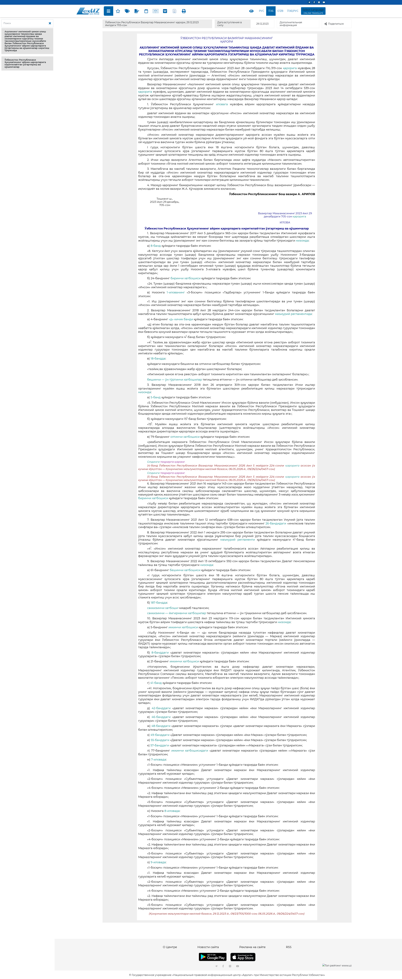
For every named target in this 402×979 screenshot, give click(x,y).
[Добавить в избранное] (118, 11)
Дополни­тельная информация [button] (291, 24)
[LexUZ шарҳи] (136, 11)
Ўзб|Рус (292, 10)
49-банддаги (159, 735)
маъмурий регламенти (237, 539)
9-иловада (158, 862)
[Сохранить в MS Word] (165, 11)
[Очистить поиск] (50, 23)
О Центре (170, 947)
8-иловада (172, 811)
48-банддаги (160, 726)
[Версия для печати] (184, 11)
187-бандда (159, 602)
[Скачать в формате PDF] (174, 11)
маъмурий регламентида (293, 314)
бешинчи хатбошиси (185, 570)
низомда (302, 240)
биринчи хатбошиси (186, 278)
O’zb (280, 10)
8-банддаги (160, 652)
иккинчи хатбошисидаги (189, 750)
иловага (223, 104)
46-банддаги (161, 717)
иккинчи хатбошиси (183, 627)
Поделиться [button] (336, 23)
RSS (288, 947)
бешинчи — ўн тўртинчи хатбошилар (174, 379)
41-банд (156, 683)
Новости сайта (208, 947)
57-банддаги (159, 745)
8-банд (156, 246)
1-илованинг (176, 292)
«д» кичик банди (181, 319)
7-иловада (158, 759)
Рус (261, 10)
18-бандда (158, 358)
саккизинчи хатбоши (162, 608)
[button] (27, 41)
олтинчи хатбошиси (185, 437)
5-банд (156, 397)
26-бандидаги (276, 523)
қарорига (290, 68)
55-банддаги (160, 740)
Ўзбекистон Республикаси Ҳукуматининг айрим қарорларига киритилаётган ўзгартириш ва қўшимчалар (25, 63)
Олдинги (153, 461)
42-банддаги (161, 708)
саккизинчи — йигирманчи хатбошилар (176, 613)
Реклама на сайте (252, 947)
